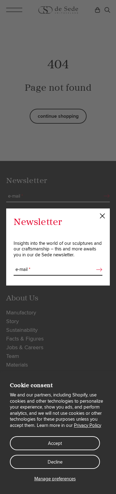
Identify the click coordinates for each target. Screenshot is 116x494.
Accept (55, 443)
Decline (55, 462)
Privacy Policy (87, 425)
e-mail (22, 269)
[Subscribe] (97, 270)
